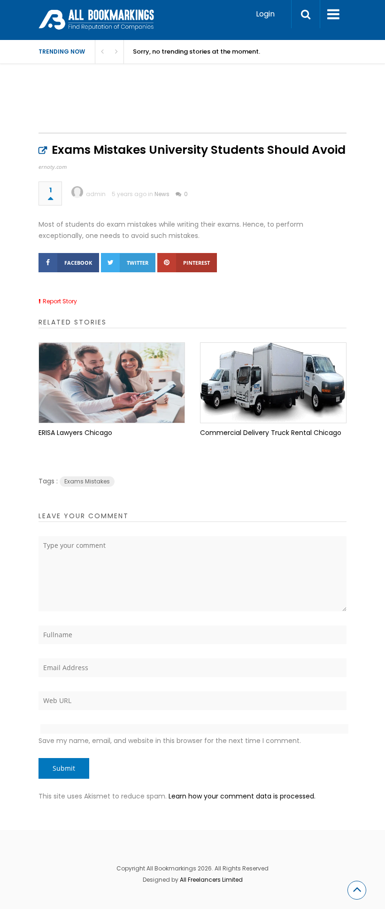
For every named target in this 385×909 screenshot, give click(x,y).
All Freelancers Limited (211, 880)
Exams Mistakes (87, 481)
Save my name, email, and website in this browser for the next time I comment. (169, 740)
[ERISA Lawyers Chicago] (112, 383)
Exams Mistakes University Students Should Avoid (199, 150)
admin (96, 194)
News (161, 194)
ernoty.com (52, 167)
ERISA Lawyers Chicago (75, 432)
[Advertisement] (209, 108)
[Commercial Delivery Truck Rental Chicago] (273, 383)
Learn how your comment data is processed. (242, 796)
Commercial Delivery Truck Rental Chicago (270, 432)
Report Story (60, 301)
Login (265, 13)
